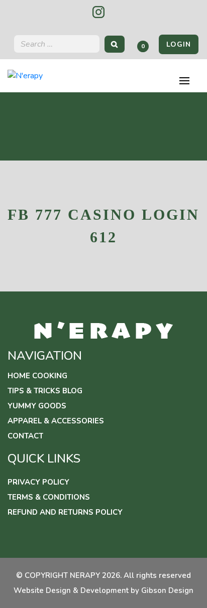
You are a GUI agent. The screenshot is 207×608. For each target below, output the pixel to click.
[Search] (115, 44)
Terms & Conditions (49, 497)
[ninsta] (98, 12)
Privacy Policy (38, 482)
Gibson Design (167, 590)
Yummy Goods (37, 406)
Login (178, 44)
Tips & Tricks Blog (45, 391)
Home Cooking (37, 376)
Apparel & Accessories (56, 421)
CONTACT (25, 436)
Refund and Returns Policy (65, 512)
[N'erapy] (25, 75)
